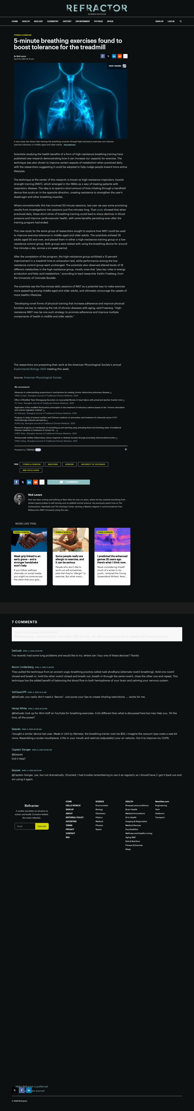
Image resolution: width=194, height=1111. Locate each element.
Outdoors (159, 813)
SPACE (110, 21)
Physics (99, 825)
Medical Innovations (135, 813)
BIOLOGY (38, 21)
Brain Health (131, 809)
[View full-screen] (124, 66)
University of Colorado (93, 464)
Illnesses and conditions (137, 805)
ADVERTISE (71, 821)
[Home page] (97, 8)
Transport (160, 817)
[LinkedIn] (114, 56)
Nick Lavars (35, 494)
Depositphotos (70, 145)
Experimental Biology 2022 (30, 369)
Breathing (53, 464)
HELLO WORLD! (73, 805)
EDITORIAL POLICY (75, 817)
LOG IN (171, 21)
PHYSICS (98, 21)
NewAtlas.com (162, 801)
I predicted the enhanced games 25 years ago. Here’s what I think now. (112, 559)
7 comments (71, 482)
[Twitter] (108, 56)
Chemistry (101, 813)
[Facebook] (103, 56)
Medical (99, 821)
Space (99, 829)
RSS (68, 837)
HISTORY (67, 21)
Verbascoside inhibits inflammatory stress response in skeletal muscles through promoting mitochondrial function (64, 438)
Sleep (128, 849)
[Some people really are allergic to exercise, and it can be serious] (71, 540)
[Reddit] (120, 56)
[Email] (125, 56)
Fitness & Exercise (22, 35)
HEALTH (26, 21)
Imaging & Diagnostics (136, 821)
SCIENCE (100, 801)
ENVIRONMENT (83, 21)
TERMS (69, 825)
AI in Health (130, 817)
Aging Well (130, 837)
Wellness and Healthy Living (138, 833)
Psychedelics (131, 829)
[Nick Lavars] (19, 498)
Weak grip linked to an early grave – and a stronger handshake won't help (27, 561)
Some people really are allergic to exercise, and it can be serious (70, 559)
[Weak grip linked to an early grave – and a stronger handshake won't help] (29, 540)
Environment (102, 805)
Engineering (161, 805)
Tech (157, 809)
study (100, 209)
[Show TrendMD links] (126, 449)
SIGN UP (159, 21)
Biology (99, 809)
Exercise (69, 464)
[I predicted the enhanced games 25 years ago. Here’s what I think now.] (112, 540)
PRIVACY (70, 829)
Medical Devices (133, 825)
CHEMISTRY (53, 21)
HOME (15, 21)
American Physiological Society (43, 377)
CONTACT (70, 833)
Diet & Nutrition (132, 841)
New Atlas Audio (31, 470)
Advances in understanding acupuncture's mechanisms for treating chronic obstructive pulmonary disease (61, 392)
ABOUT (69, 813)
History (99, 817)
